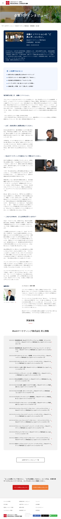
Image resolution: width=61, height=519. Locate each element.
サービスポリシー (39, 507)
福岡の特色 (21, 507)
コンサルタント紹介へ (9, 302)
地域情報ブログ (22, 510)
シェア (37, 515)
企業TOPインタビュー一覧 (30, 460)
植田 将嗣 (32, 285)
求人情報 (6, 504)
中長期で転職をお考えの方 (40, 487)
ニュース (38, 501)
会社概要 (38, 504)
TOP (3, 25)
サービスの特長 (7, 501)
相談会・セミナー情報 (8, 507)
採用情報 (38, 510)
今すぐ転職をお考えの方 (20, 487)
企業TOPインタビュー (9, 25)
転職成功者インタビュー (24, 501)
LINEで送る (54, 515)
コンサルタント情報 (8, 510)
